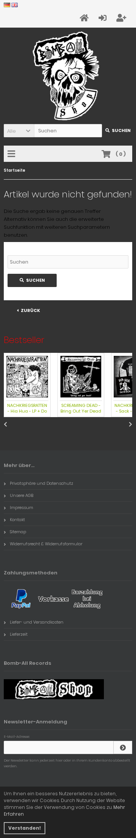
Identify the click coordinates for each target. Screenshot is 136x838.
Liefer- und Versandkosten (36, 622)
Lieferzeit (19, 634)
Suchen (117, 130)
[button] (19, 130)
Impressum (21, 507)
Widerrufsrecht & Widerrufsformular (46, 544)
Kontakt (17, 520)
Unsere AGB (21, 495)
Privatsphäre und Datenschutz (41, 483)
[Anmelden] (123, 747)
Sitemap (18, 532)
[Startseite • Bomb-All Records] (68, 75)
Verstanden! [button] (24, 828)
